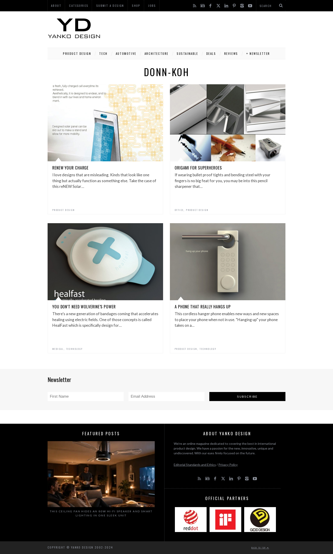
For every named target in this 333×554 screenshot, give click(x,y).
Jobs (152, 5)
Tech (103, 53)
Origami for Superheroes (198, 168)
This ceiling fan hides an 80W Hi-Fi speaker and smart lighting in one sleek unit (101, 513)
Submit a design (110, 5)
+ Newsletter (258, 53)
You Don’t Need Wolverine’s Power (84, 307)
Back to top (259, 547)
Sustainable (187, 53)
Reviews (231, 53)
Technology (74, 349)
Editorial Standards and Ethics (195, 465)
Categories (78, 5)
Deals (211, 53)
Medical (58, 349)
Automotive (126, 53)
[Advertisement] (203, 28)
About (56, 5)
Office (179, 210)
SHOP (136, 5)
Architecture (157, 53)
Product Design (77, 53)
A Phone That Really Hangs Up (203, 307)
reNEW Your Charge (70, 168)
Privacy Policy (228, 465)
